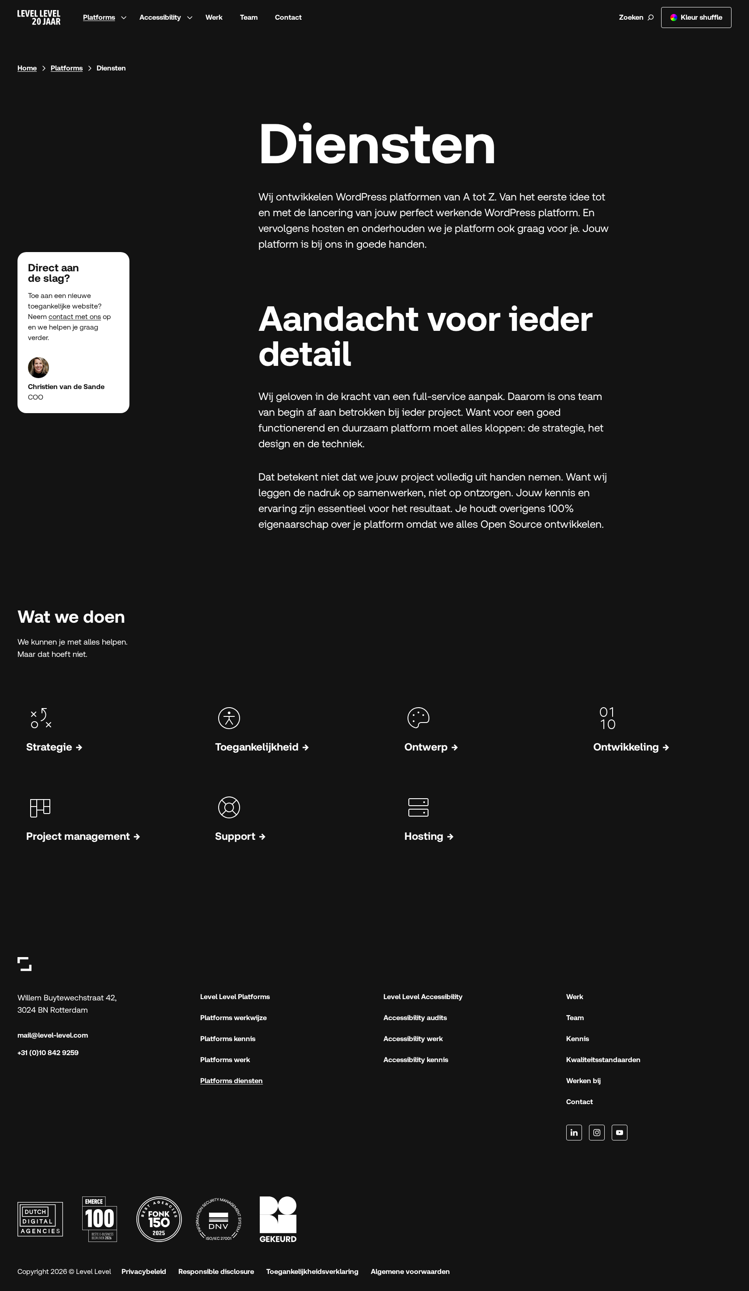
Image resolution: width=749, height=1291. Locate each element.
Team (249, 17)
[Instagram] (597, 1132)
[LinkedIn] (574, 1132)
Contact (288, 17)
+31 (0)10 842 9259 (48, 1053)
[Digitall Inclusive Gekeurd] (278, 1219)
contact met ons (75, 316)
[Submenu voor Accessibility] (190, 18)
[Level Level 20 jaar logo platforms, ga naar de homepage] (38, 17)
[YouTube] (619, 1132)
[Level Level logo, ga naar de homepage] (24, 964)
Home (27, 68)
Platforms (99, 17)
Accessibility (160, 17)
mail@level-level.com (52, 1035)
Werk (214, 17)
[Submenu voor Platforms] (124, 18)
